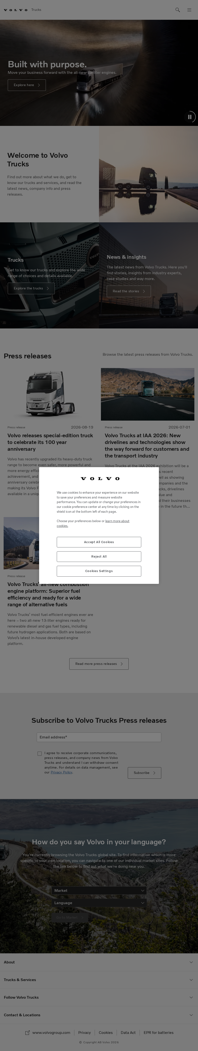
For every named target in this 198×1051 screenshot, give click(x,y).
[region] (99, 525)
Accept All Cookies (99, 542)
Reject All (99, 556)
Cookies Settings (99, 571)
